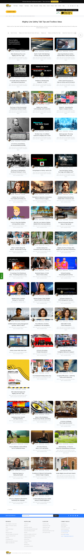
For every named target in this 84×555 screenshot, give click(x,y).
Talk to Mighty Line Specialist (11, 524)
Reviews (25, 532)
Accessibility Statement (28, 546)
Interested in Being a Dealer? (29, 531)
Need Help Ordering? (28, 527)
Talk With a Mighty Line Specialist (12, 534)
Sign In (75, 6)
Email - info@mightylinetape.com (67, 536)
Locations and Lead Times (10, 536)
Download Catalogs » (73, 10)
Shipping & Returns (27, 537)
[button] (8, 33)
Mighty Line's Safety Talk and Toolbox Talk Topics (29, 33)
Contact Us (26, 524)
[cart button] (71, 6)
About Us (26, 525)
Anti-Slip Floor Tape (46, 532)
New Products (54, 1)
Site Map (25, 543)
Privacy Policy (26, 539)
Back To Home (14, 33)
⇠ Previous (10, 509)
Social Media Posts (9, 539)
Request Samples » (61, 10)
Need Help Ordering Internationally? (31, 529)
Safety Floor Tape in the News (68, 33)
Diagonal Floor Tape (46, 525)
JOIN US (55, 515)
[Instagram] (73, 515)
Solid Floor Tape (46, 524)
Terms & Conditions (28, 541)
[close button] (61, 2)
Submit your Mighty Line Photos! (30, 534)
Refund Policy (26, 544)
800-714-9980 (66, 534)
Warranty (7, 537)
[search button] (69, 6)
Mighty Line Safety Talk (10, 543)
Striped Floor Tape (46, 527)
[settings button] (77, 6)
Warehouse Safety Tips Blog (29, 536)
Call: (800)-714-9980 (11, 11)
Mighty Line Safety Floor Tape (54, 33)
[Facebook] (68, 515)
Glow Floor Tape (46, 529)
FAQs (7, 527)
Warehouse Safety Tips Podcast (12, 541)
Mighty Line (43, 33)
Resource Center (9, 532)
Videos (7, 531)
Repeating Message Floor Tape (48, 531)
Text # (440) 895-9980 (65, 531)
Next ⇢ (74, 509)
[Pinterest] (75, 515)
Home (7, 16)
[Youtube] (77, 515)
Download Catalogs (9, 529)
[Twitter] (71, 515)
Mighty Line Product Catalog (11, 525)
